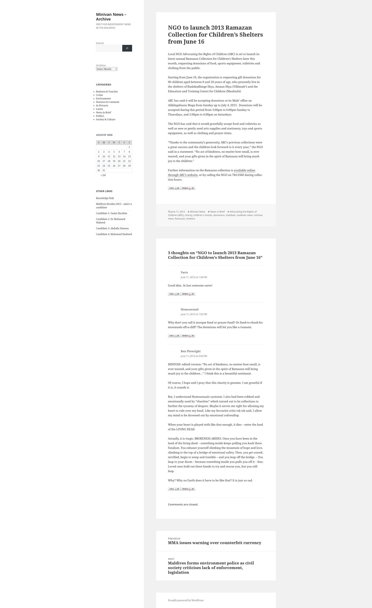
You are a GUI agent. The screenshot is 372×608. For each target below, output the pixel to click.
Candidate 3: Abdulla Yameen (112, 228)
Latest (99, 109)
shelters (190, 218)
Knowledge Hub (105, 198)
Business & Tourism (107, 91)
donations (219, 215)
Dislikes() (188, 188)
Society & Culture (105, 119)
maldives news (245, 215)
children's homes (202, 215)
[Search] (127, 48)
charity (188, 215)
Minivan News (197, 211)
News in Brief (103, 112)
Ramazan (180, 218)
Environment (103, 98)
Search (100, 43)
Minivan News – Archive (111, 17)
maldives (231, 215)
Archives (101, 65)
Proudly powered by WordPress (186, 600)
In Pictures (102, 105)
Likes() (174, 188)
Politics (100, 116)
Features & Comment (107, 102)
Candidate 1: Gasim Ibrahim (111, 213)
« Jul (103, 175)
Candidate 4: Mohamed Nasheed (114, 234)
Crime (99, 95)
